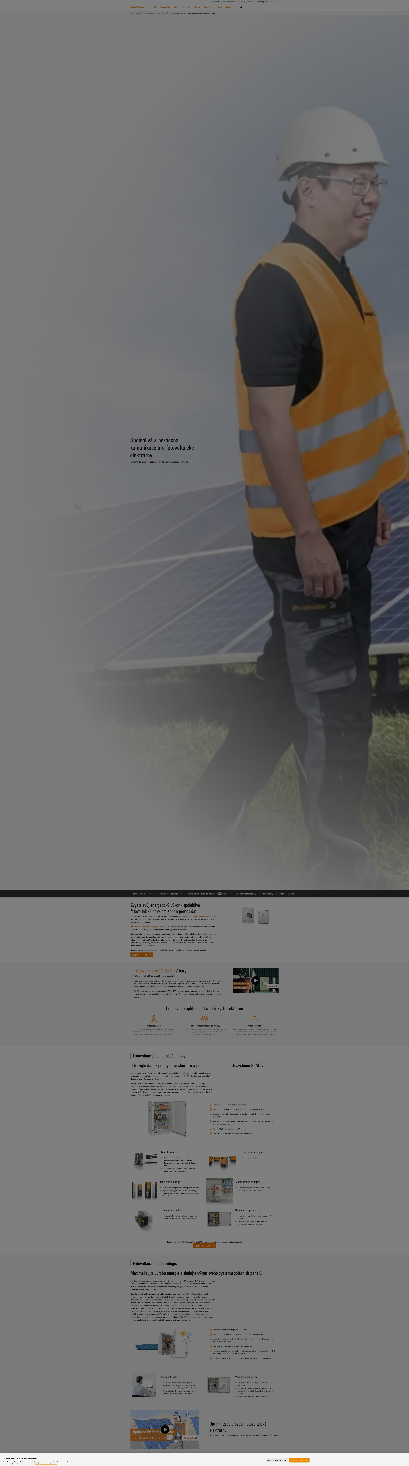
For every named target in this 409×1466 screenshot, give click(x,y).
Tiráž (37, 1464)
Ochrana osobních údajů (48, 1464)
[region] (204, 1459)
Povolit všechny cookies (299, 1460)
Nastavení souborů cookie (276, 1460)
